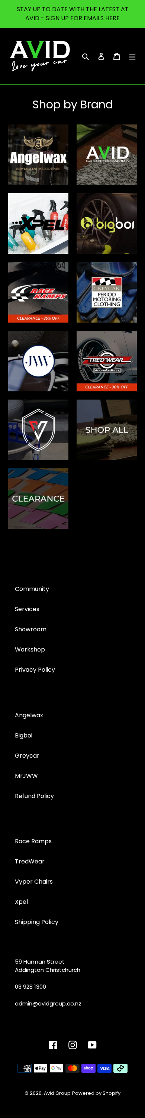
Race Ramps (33, 841)
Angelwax (29, 715)
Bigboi (23, 735)
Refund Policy (34, 796)
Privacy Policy (35, 669)
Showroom (30, 629)
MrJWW (26, 775)
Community (32, 589)
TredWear (30, 861)
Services (27, 609)
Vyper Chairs (34, 881)
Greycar (27, 755)
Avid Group (57, 1093)
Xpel (21, 901)
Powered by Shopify (96, 1093)
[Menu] (132, 56)
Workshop (30, 649)
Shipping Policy (36, 922)
